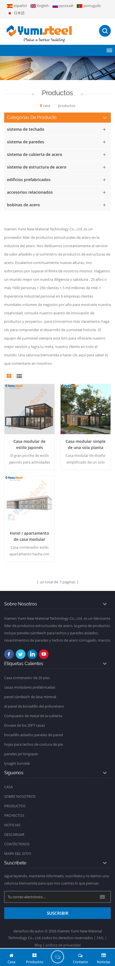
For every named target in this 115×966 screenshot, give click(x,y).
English (43, 5)
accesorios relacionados (30, 192)
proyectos (14, 815)
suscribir (57, 913)
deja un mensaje (57, 956)
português (92, 5)
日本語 (19, 12)
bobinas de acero (23, 204)
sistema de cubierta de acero (34, 154)
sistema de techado (25, 129)
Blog (38, 945)
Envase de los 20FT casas (24, 725)
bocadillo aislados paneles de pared (33, 734)
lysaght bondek (17, 763)
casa (46, 105)
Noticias (12, 824)
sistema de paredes (25, 141)
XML (100, 937)
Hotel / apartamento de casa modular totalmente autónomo (29, 536)
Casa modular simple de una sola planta (86, 444)
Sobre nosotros (19, 796)
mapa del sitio (17, 853)
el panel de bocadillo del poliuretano (34, 706)
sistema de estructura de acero (36, 167)
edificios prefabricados (29, 179)
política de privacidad (63, 945)
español (20, 5)
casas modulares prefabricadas (29, 687)
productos (14, 805)
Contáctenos (17, 843)
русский (66, 5)
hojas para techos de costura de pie (33, 744)
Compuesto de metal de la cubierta (33, 715)
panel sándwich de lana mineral (30, 696)
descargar (14, 834)
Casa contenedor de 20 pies (27, 677)
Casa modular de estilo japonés (29, 444)
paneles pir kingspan (21, 753)
